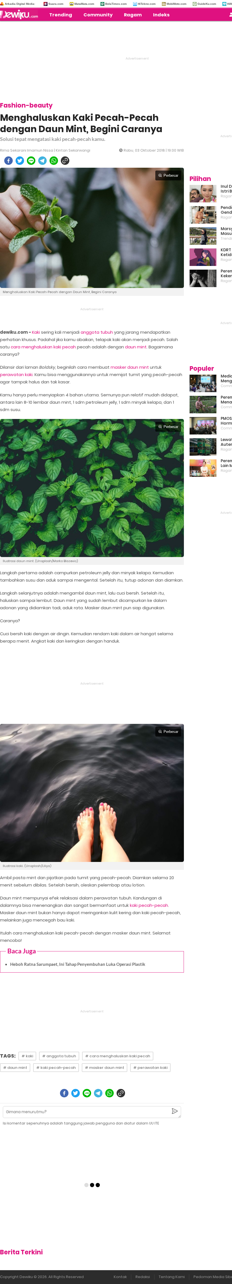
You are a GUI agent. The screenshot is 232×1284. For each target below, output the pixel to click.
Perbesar (171, 175)
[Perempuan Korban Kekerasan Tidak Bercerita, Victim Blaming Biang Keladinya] (203, 278)
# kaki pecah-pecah (56, 1067)
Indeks (161, 15)
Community (98, 15)
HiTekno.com (147, 3)
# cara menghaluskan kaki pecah (117, 1056)
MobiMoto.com (176, 3)
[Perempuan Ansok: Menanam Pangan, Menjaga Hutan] (203, 404)
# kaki (27, 1056)
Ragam (133, 15)
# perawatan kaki (150, 1067)
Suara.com (55, 3)
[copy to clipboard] (65, 160)
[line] (31, 160)
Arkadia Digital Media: (20, 3)
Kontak (120, 1276)
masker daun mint (130, 367)
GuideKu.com (206, 3)
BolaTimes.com (116, 3)
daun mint (136, 347)
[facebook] (8, 160)
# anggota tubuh (59, 1056)
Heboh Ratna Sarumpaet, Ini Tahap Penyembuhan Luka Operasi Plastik (77, 964)
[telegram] (42, 160)
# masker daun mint (104, 1067)
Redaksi (143, 1276)
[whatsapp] (53, 160)
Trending (60, 15)
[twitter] (19, 160)
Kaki (36, 332)
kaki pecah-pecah (149, 905)
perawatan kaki (16, 374)
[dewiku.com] (20, 14)
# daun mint (15, 1067)
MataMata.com (84, 3)
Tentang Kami (172, 1276)
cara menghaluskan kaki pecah (43, 347)
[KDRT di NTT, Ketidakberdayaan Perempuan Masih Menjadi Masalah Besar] (203, 257)
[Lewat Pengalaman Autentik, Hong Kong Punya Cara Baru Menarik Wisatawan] (203, 447)
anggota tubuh (97, 332)
